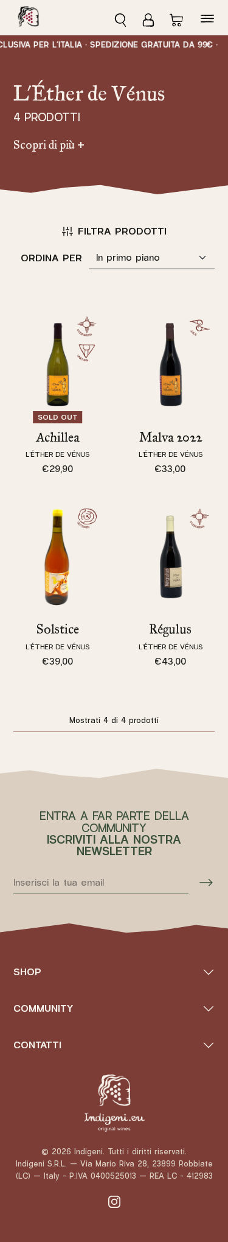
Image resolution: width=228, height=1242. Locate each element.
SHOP (27, 972)
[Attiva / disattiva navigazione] (207, 18)
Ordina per (51, 258)
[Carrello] (176, 18)
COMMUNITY (43, 1008)
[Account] (148, 18)
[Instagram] (114, 1201)
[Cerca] (124, 18)
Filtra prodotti (122, 231)
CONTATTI (37, 1045)
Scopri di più (49, 144)
